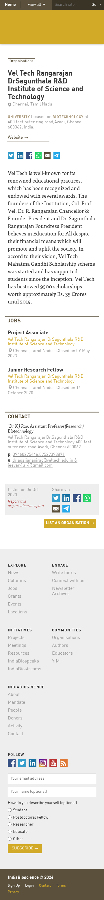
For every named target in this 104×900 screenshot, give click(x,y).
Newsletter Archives (63, 591)
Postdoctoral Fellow (30, 817)
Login (29, 886)
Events (14, 604)
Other (18, 839)
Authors (60, 645)
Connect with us (68, 580)
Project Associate (28, 333)
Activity (15, 726)
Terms (61, 886)
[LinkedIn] (20, 155)
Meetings (17, 645)
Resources (18, 653)
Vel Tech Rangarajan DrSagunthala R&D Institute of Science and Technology (45, 342)
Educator (21, 832)
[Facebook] (29, 155)
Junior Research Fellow (35, 370)
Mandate (16, 702)
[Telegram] (56, 155)
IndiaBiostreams (24, 669)
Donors (15, 718)
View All (36, 5)
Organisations (22, 61)
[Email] (47, 155)
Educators (62, 653)
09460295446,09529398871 (39, 455)
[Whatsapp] (38, 155)
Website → (18, 137)
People (15, 710)
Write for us (64, 573)
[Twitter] (11, 155)
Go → (96, 5)
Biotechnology (68, 117)
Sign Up (14, 886)
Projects (16, 637)
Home (10, 5)
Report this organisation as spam (26, 503)
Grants (14, 596)
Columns (17, 580)
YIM (56, 661)
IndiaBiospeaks (23, 661)
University (19, 117)
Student (20, 810)
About (14, 694)
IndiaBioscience (52, 27)
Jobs (12, 588)
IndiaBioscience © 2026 (30, 878)
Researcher (23, 824)
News (13, 573)
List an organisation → (70, 523)
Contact (15, 734)
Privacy (13, 892)
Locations (17, 612)
